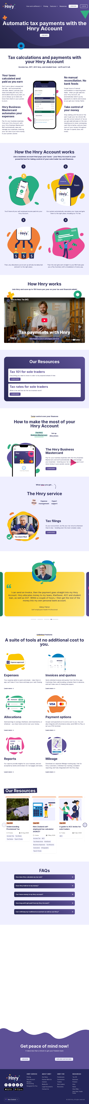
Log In (84, 6)
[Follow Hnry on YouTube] (21, 1084)
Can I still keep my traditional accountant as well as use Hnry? (37, 912)
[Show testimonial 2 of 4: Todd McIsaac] (40, 619)
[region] (44, 1000)
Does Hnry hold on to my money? (27, 886)
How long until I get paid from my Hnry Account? (32, 903)
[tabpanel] (65, 459)
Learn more (51, 468)
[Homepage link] (9, 6)
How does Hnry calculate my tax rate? (29, 877)
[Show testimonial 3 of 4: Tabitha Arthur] (47, 619)
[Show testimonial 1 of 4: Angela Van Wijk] (33, 619)
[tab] (39, 434)
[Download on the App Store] (8, 1089)
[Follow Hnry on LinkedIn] (13, 1084)
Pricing (45, 6)
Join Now (73, 6)
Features (53, 6)
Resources (63, 6)
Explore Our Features (64, 1059)
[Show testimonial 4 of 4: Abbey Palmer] (54, 619)
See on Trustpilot (44, 1011)
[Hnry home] (13, 1077)
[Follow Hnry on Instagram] (9, 1084)
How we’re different (33, 6)
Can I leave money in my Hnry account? (29, 894)
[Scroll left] (4, 825)
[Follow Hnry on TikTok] (17, 1084)
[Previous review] (6, 1000)
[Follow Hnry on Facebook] (6, 1084)
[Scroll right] (85, 825)
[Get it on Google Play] (18, 1089)
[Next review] (83, 1000)
